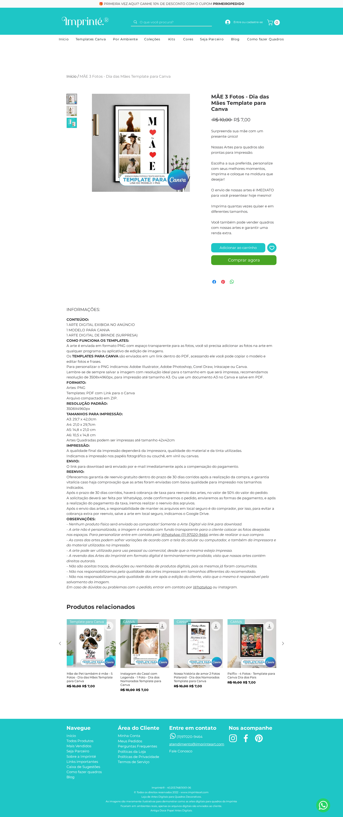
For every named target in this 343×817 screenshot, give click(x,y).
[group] (171, 662)
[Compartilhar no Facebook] (214, 282)
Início (71, 76)
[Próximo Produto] (283, 643)
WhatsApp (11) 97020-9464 (184, 534)
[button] (274, 22)
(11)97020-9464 (190, 736)
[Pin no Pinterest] (223, 282)
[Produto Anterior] (60, 643)
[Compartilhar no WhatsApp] (232, 282)
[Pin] (259, 738)
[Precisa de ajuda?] (323, 805)
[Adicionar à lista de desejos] (272, 248)
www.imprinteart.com (195, 792)
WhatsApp (202, 587)
